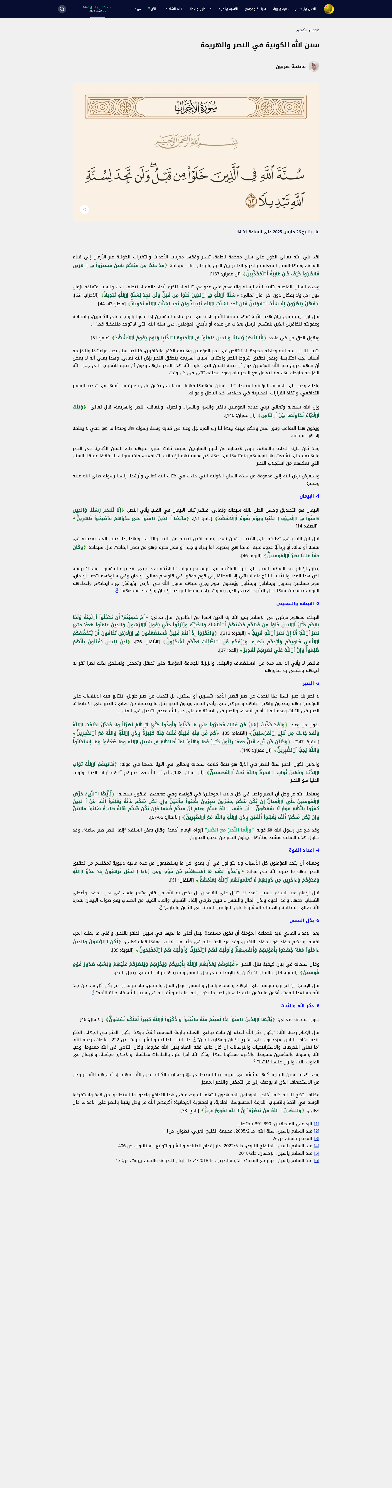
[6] (316, 1160)
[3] (316, 1138)
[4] (316, 1145)
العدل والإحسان (305, 9)
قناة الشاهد (174, 9)
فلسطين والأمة (200, 9)
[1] (316, 1123)
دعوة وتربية (281, 9)
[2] (316, 1131)
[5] (316, 1153)
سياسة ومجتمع (255, 9)
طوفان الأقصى (307, 30)
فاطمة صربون (291, 66)
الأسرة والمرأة (228, 9)
